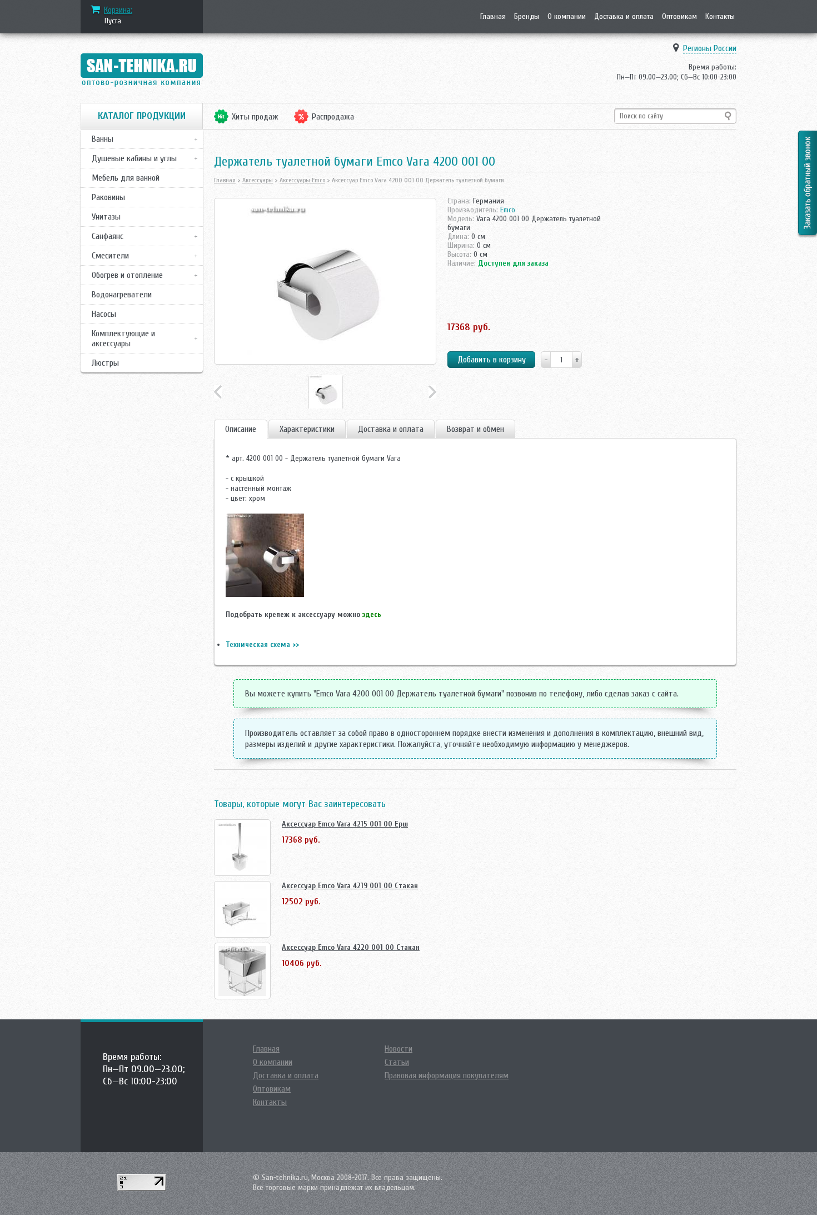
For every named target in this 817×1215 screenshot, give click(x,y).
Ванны (102, 139)
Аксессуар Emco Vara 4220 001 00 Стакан (351, 947)
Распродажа (333, 117)
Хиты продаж (255, 117)
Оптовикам (679, 16)
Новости (398, 1049)
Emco (507, 210)
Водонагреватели (122, 295)
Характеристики (307, 429)
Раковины (108, 197)
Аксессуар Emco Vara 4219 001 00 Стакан (350, 885)
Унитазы (106, 217)
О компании (566, 16)
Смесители (110, 256)
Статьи (397, 1062)
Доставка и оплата (624, 16)
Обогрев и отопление (127, 275)
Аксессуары (257, 180)
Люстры (105, 363)
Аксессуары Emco (302, 180)
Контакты (720, 16)
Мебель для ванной (126, 178)
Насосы (104, 314)
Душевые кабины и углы (134, 158)
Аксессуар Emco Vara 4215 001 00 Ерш (345, 824)
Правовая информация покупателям (447, 1075)
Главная (493, 16)
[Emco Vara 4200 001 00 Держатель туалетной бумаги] (325, 281)
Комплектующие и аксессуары (123, 338)
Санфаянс (107, 236)
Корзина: (118, 10)
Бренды (526, 16)
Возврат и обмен (475, 429)
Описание (240, 429)
